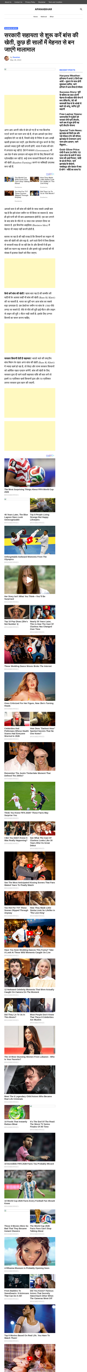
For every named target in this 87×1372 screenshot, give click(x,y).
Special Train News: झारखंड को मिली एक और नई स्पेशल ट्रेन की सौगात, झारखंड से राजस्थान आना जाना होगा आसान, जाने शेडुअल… (71, 137)
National (44, 16)
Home (35, 16)
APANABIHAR (43, 9)
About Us (8, 2)
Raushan (16, 57)
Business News (11, 28)
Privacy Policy (30, 2)
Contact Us (18, 2)
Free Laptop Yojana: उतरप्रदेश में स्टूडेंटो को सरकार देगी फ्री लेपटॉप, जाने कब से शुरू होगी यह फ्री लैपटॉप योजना (71, 120)
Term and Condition (55, 2)
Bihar (52, 16)
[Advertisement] (29, 110)
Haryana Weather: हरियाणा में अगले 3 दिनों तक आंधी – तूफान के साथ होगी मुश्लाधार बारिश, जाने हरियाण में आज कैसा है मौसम (71, 81)
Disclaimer (41, 2)
